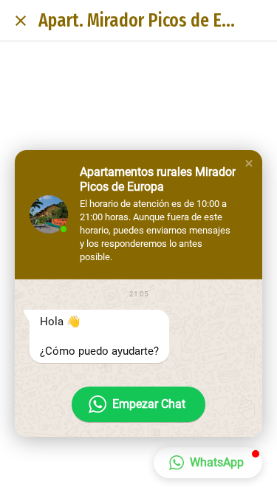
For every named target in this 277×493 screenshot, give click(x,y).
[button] (249, 163)
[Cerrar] (21, 21)
